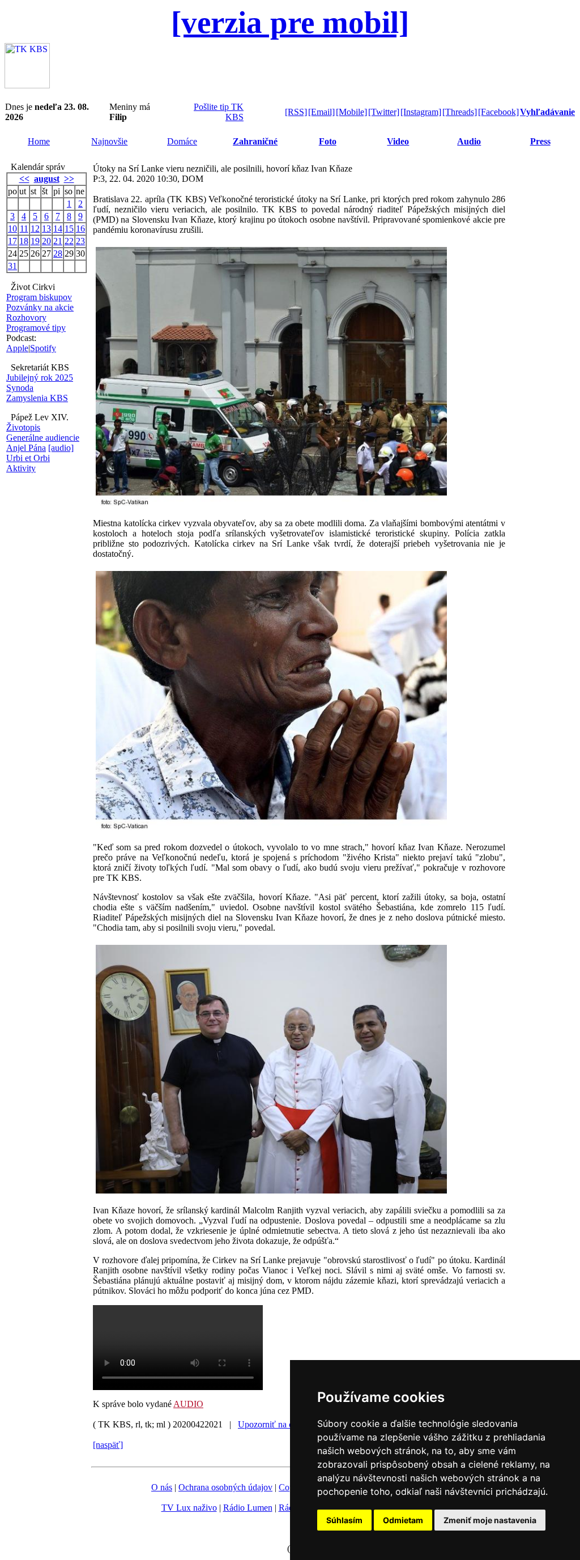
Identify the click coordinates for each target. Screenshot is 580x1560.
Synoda (19, 388)
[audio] (61, 448)
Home (39, 141)
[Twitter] (383, 112)
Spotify (43, 348)
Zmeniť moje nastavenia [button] (489, 1520)
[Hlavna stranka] (27, 85)
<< (24, 179)
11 (24, 228)
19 (35, 241)
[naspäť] (108, 1445)
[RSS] (296, 112)
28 (57, 253)
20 (46, 241)
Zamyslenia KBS (37, 398)
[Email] (321, 112)
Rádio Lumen (247, 1507)
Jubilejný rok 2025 (39, 377)
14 (57, 228)
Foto (327, 141)
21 (57, 241)
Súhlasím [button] (344, 1520)
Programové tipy (36, 328)
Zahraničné (255, 141)
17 (12, 241)
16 (80, 228)
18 (23, 241)
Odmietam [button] (403, 1520)
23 (80, 241)
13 (46, 228)
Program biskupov (39, 297)
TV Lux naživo (189, 1507)
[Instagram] (420, 112)
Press (540, 141)
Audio (469, 141)
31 (12, 266)
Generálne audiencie (42, 437)
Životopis (23, 427)
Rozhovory (26, 317)
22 (69, 241)
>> (69, 179)
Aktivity (21, 468)
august (46, 179)
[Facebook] (498, 112)
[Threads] (459, 112)
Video (398, 141)
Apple (17, 348)
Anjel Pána (26, 448)
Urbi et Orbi (28, 458)
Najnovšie (109, 141)
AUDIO (188, 1404)
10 (12, 228)
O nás (161, 1487)
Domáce (182, 141)
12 (35, 228)
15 (69, 228)
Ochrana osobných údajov (225, 1487)
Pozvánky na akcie (40, 307)
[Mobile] (351, 112)
